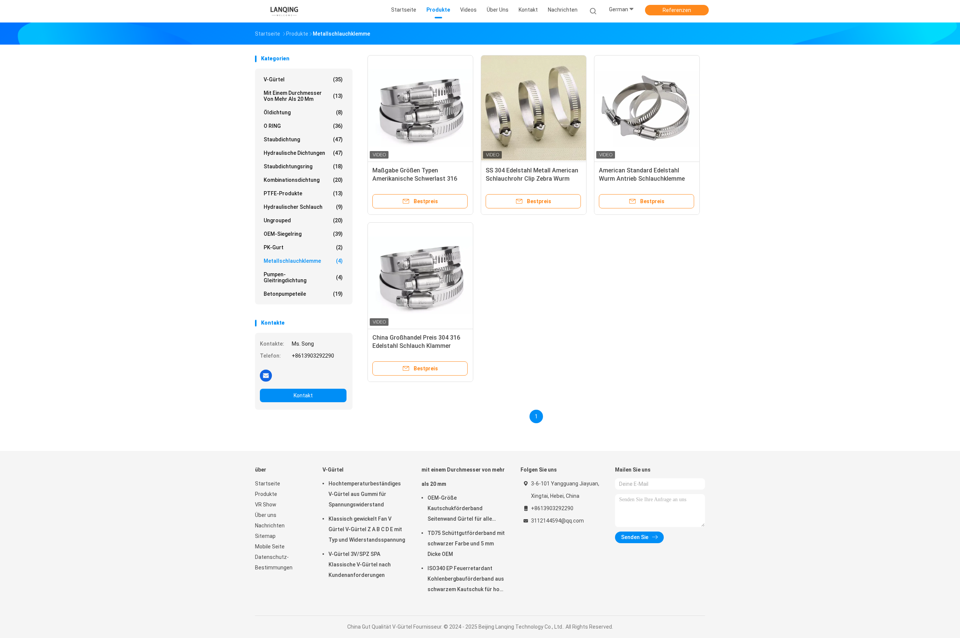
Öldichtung (303, 112)
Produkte (266, 494)
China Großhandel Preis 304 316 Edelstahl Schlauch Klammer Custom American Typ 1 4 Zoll (416, 346)
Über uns (265, 515)
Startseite (267, 484)
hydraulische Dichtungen (303, 153)
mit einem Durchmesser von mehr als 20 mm (303, 96)
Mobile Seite (270, 547)
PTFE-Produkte (303, 193)
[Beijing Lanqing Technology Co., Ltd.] (284, 11)
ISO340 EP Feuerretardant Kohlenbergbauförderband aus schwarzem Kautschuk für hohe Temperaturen (467, 580)
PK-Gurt (303, 247)
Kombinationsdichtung (303, 180)
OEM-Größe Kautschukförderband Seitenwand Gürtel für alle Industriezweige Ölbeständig (463, 509)
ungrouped (303, 220)
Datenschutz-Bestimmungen (273, 562)
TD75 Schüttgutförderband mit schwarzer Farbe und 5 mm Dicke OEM (466, 543)
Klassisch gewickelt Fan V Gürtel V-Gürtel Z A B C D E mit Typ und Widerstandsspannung (366, 529)
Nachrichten (270, 526)
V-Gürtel (303, 79)
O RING (303, 126)
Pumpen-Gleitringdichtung (303, 277)
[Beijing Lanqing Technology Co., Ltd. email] (266, 375)
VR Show (265, 505)
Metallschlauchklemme (303, 261)
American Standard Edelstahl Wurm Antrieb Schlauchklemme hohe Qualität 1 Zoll (642, 178)
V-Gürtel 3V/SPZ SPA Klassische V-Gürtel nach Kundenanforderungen (359, 564)
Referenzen (677, 10)
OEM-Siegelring (303, 234)
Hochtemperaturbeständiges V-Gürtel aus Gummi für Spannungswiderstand (364, 494)
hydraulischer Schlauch (303, 207)
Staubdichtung (303, 139)
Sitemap (265, 536)
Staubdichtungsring (303, 166)
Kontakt (303, 395)
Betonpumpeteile (303, 294)
